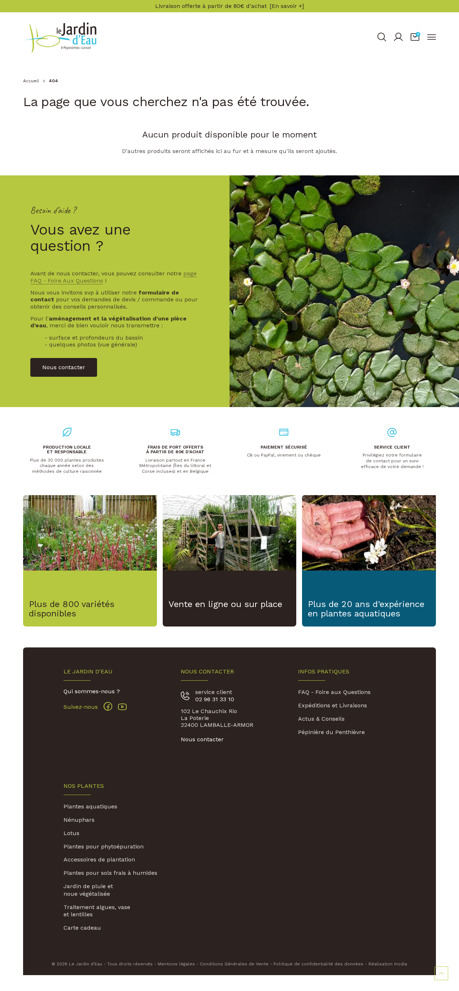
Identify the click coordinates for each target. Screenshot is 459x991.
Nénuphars (79, 819)
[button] (415, 37)
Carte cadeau (82, 927)
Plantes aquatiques (90, 806)
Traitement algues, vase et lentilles (97, 911)
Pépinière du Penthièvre (331, 732)
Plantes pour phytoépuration (104, 846)
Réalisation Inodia (387, 963)
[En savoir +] (287, 6)
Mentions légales (176, 963)
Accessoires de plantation (99, 859)
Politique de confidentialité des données (318, 963)
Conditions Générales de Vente (234, 963)
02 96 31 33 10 (214, 699)
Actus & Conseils (321, 718)
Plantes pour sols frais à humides (110, 872)
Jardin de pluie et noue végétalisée (88, 890)
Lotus (71, 833)
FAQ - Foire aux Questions (334, 692)
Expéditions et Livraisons (332, 705)
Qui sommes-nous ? (92, 691)
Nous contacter (202, 739)
